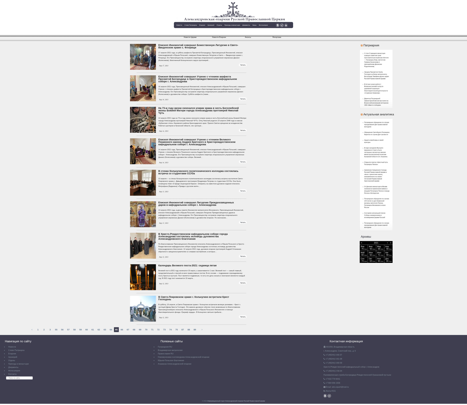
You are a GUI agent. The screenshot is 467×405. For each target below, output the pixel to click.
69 (140, 329)
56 (62, 329)
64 (111, 329)
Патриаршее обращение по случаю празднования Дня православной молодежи (376, 125)
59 (80, 329)
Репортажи (277, 37)
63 (105, 329)
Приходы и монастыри (232, 25)
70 (146, 329)
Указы (254, 25)
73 (164, 329)
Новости (179, 25)
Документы (246, 25)
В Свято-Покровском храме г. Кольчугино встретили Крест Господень (193, 298)
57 (68, 329)
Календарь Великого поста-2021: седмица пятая (187, 265)
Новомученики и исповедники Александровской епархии (183, 357)
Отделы (219, 25)
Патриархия (371, 45)
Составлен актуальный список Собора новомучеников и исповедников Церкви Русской (374, 215)
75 (176, 329)
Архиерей (210, 25)
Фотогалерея (263, 25)
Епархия (202, 25)
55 (56, 329)
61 (92, 329)
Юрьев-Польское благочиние (171, 360)
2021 (376, 243)
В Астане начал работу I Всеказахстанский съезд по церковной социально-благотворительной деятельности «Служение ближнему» (376, 88)
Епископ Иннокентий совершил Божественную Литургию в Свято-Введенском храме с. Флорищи (198, 46)
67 (128, 329)
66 (122, 329)
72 (158, 329)
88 (189, 329)
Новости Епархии (219, 37)
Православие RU (166, 354)
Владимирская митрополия (170, 350)
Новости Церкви (190, 37)
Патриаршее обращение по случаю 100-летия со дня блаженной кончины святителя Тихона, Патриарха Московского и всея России (376, 203)
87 (182, 329)
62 (99, 329)
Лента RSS (331, 391)
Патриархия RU (165, 347)
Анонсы (248, 37)
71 (152, 329)
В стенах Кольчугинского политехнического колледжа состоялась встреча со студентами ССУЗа (198, 172)
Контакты (179, 31)
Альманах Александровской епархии (174, 364)
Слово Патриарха (190, 25)
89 (195, 329)
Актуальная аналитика (378, 114)
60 (86, 329)
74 (170, 329)
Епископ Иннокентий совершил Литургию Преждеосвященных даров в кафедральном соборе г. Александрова (196, 203)
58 (74, 329)
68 (134, 329)
